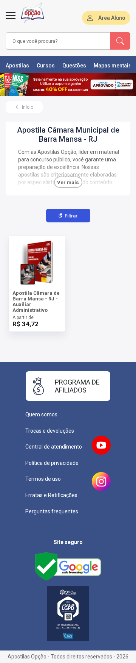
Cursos (46, 66)
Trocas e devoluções (49, 431)
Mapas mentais (112, 66)
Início (27, 107)
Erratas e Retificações (51, 495)
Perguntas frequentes (51, 511)
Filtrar (71, 216)
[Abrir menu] (10, 20)
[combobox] (58, 41)
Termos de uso (43, 479)
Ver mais (68, 182)
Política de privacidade (52, 463)
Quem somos (41, 414)
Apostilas (17, 66)
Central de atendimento (53, 447)
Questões (74, 66)
